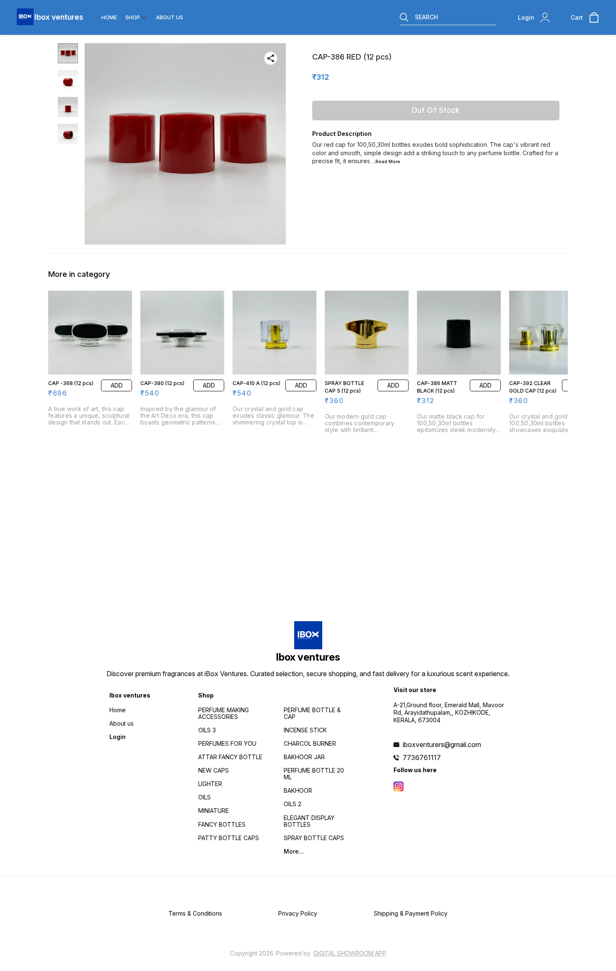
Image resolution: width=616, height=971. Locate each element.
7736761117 (422, 757)
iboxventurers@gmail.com (442, 744)
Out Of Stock (436, 110)
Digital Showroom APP (350, 953)
